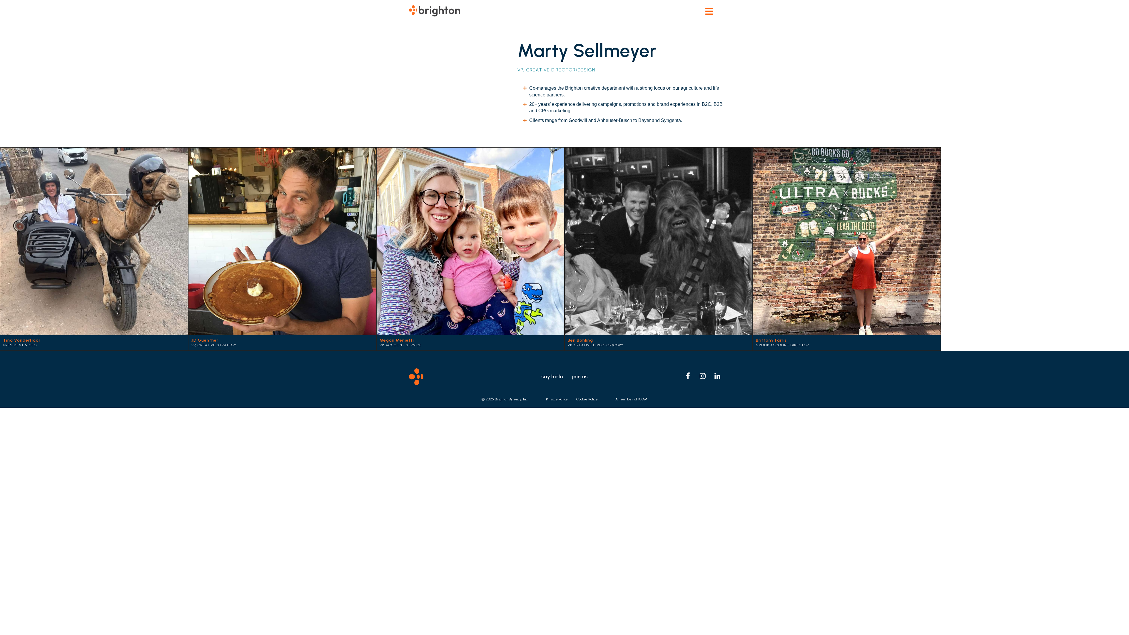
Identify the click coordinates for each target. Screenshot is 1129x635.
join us (580, 376)
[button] (709, 11)
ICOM (642, 399)
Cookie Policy (587, 399)
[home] (434, 10)
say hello (552, 376)
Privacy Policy (557, 399)
